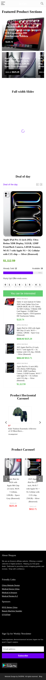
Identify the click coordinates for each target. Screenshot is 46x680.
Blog (40, 676)
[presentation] (5, 422)
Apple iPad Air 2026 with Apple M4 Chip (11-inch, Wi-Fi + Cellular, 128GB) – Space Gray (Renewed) (13, 488)
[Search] (42, 3)
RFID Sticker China (9, 607)
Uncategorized (12, 434)
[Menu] (3, 3)
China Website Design (11, 585)
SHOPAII (21, 676)
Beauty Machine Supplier (12, 611)
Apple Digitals (22, 298)
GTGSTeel (6, 615)
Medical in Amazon (9, 593)
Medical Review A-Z (10, 596)
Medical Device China (10, 589)
